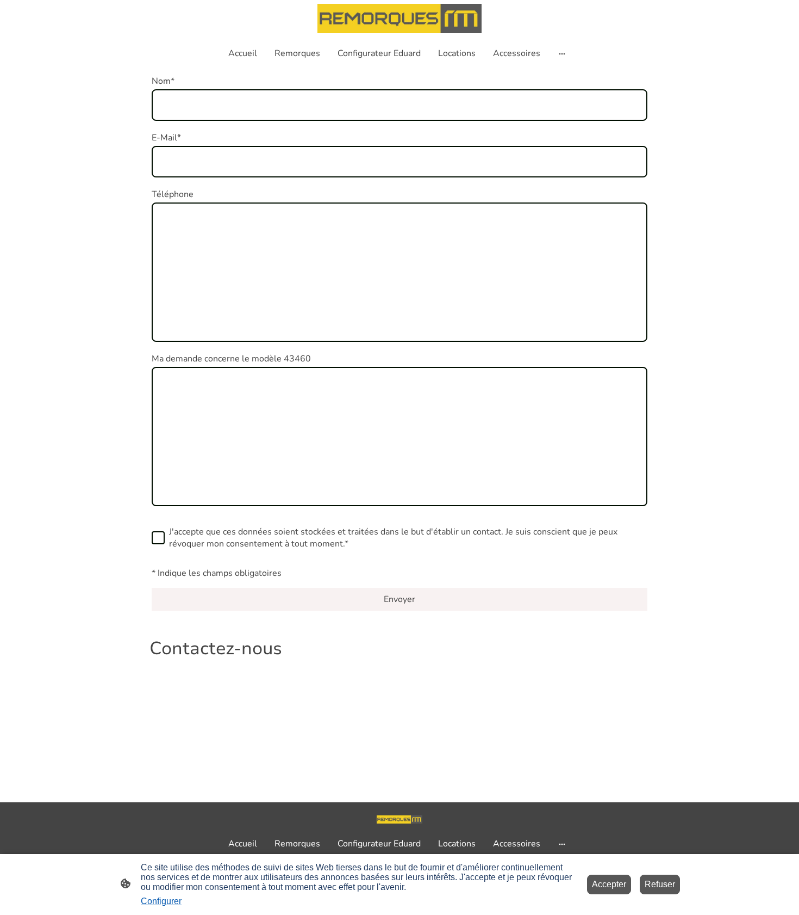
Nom (163, 81)
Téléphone (172, 194)
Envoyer (399, 599)
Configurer (161, 901)
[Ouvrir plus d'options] (562, 53)
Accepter (609, 884)
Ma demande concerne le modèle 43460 (231, 359)
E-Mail (166, 138)
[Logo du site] (399, 18)
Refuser (660, 884)
